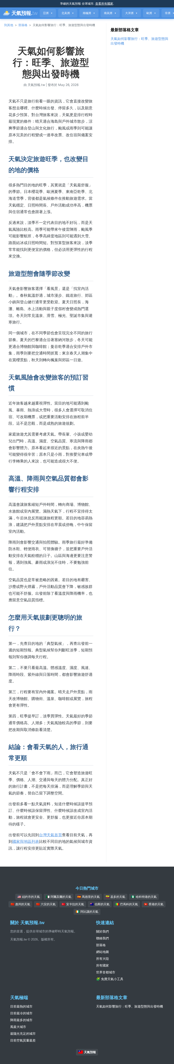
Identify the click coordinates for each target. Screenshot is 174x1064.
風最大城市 (18, 1027)
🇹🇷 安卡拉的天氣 (73, 904)
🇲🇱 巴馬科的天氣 (126, 904)
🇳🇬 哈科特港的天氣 (144, 896)
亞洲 (48, 13)
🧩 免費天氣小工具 (109, 979)
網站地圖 (102, 952)
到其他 (8, 25)
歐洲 (151, 13)
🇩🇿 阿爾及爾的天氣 (58, 896)
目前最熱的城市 (21, 1006)
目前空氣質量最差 (23, 1040)
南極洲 (89, 13)
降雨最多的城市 (21, 1020)
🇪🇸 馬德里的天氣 (88, 896)
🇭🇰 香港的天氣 (153, 904)
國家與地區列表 (25, 841)
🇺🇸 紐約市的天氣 (28, 896)
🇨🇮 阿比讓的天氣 (87, 911)
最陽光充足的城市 (23, 1033)
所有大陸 (102, 958)
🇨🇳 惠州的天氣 (20, 904)
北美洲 (68, 13)
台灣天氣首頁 (50, 835)
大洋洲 (131, 13)
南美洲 (110, 13)
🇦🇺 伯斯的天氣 (99, 904)
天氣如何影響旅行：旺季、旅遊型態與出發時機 (129, 1006)
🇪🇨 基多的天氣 (115, 896)
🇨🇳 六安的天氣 (46, 904)
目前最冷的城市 (21, 1013)
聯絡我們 (102, 938)
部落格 (22, 25)
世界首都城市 (105, 972)
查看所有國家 (104, 3)
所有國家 (102, 965)
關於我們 (102, 931)
